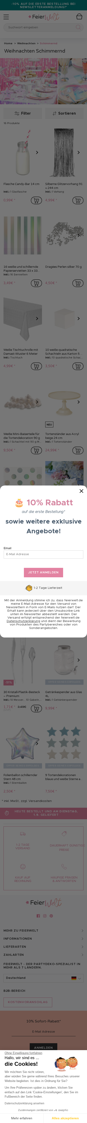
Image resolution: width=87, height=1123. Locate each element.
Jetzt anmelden (43, 572)
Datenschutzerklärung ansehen (24, 1103)
